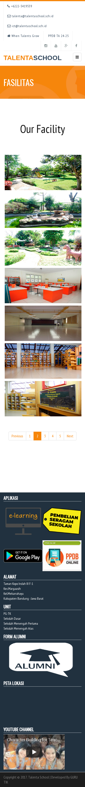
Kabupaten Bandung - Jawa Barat (23, 598)
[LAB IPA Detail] (44, 285)
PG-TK (7, 613)
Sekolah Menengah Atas (18, 628)
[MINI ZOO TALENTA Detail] (44, 172)
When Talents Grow (25, 36)
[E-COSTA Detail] (44, 360)
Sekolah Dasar (12, 618)
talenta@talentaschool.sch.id (32, 16)
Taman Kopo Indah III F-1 (18, 584)
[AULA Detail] (44, 322)
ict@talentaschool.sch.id (29, 26)
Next (70, 436)
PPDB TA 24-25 (58, 36)
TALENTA (33, 57)
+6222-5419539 (21, 6)
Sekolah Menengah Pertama (21, 623)
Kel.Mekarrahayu (14, 593)
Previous (17, 436)
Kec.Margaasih (12, 588)
